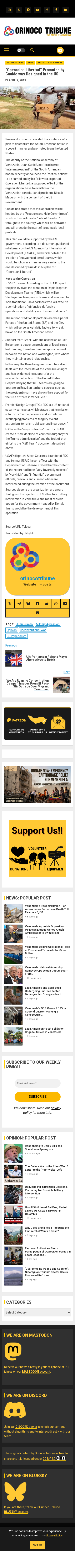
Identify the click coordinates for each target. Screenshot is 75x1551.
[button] (6, 52)
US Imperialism (16, 636)
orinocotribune (37, 578)
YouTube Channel (55, 50)
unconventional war (33, 630)
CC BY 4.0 (49, 1458)
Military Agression (48, 624)
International (15, 63)
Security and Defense (50, 63)
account (36, 1371)
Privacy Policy (54, 1535)
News (31, 63)
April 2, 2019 (17, 80)
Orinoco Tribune (45, 1453)
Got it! (37, 1544)
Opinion (12, 630)
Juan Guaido (24, 624)
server (26, 1426)
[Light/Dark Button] (21, 50)
